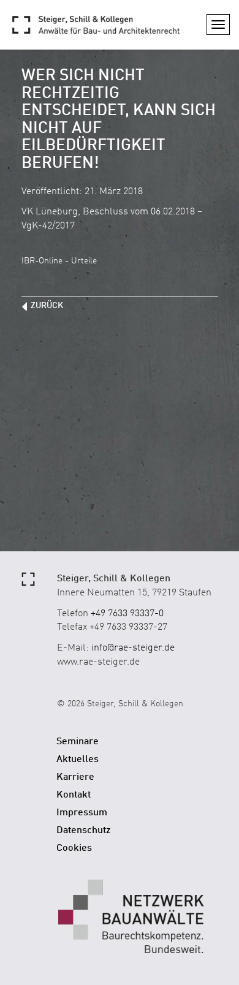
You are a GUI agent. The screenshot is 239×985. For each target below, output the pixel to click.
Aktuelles (77, 759)
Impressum (81, 813)
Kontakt (73, 795)
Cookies (74, 848)
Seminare (77, 742)
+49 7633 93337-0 (127, 614)
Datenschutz (83, 831)
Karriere (75, 777)
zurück (47, 305)
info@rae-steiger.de (133, 648)
